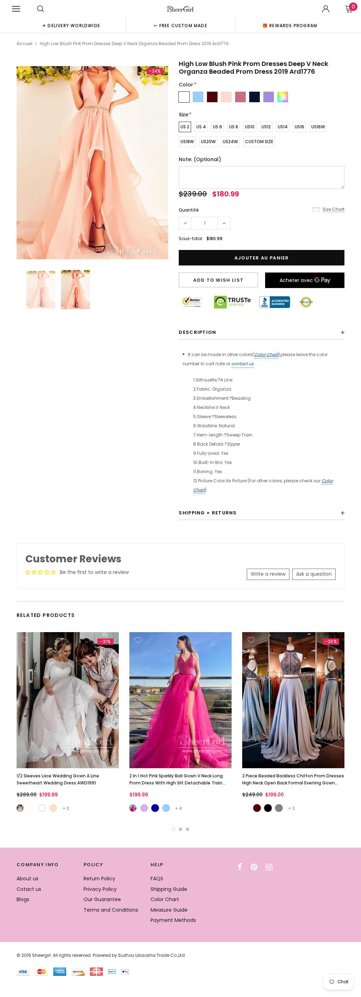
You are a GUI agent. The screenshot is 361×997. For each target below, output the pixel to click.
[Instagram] (269, 867)
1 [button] (173, 829)
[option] (71, 25)
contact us (242, 364)
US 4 (201, 127)
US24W (230, 142)
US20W (208, 142)
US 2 (184, 127)
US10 (250, 127)
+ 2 (65, 808)
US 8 (233, 127)
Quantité (189, 210)
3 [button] (187, 829)
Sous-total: (191, 238)
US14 (283, 127)
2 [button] (180, 829)
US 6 (217, 127)
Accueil (24, 44)
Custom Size (259, 142)
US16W (318, 127)
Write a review (268, 573)
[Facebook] (240, 867)
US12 (266, 127)
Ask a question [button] (314, 573)
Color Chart (266, 354)
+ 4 (178, 808)
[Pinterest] (254, 867)
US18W (187, 142)
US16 (299, 127)
